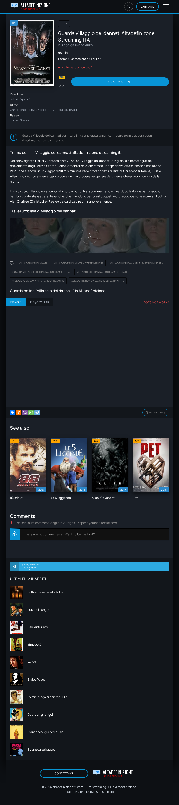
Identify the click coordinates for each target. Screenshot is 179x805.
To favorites (157, 412)
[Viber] (25, 412)
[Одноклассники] (18, 412)
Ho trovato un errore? (77, 67)
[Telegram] (37, 412)
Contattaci (64, 773)
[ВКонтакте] (12, 412)
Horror (62, 59)
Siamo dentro (31, 566)
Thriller (96, 59)
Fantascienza (79, 59)
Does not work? (156, 302)
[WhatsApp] (31, 412)
